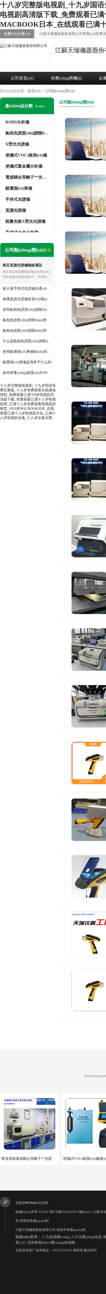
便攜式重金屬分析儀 (23, 166)
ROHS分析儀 (17, 122)
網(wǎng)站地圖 (62, 1242)
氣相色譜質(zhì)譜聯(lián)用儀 (32, 133)
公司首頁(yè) (22, 78)
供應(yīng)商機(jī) (66, 78)
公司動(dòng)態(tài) (60, 91)
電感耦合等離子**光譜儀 (28, 177)
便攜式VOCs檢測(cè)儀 (26, 155)
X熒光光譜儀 (17, 144)
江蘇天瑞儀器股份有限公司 (35, 1230)
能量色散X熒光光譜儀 (25, 221)
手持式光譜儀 (17, 199)
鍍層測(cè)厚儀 (18, 188)
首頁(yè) (34, 91)
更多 (47, 250)
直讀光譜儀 (15, 210)
